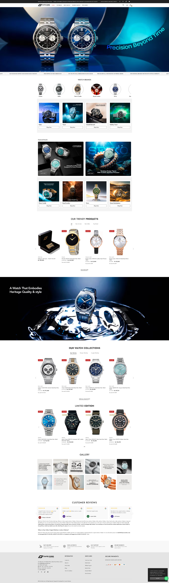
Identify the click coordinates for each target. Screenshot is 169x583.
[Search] (123, 5)
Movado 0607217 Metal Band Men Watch (47, 258)
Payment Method (88, 570)
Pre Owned (85, 5)
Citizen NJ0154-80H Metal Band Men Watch (48, 388)
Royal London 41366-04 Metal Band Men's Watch (95, 259)
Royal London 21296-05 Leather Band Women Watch (72, 259)
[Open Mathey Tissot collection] (120, 113)
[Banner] (84, 39)
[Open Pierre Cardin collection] (49, 191)
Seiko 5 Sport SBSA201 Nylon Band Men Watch (49, 439)
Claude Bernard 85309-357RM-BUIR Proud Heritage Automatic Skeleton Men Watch (119, 440)
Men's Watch (67, 5)
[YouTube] (129, 1)
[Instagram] (123, 1)
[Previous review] (37, 513)
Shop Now (49, 127)
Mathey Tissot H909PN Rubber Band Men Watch (71, 440)
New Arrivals (78, 224)
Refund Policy (87, 568)
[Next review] (132, 513)
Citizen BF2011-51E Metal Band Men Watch (119, 388)
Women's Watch (76, 5)
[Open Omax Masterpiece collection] (120, 191)
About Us (66, 563)
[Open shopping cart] (130, 5)
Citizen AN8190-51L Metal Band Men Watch (72, 388)
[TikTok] (126, 1)
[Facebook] (119, 1)
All (71, 224)
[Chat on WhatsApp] (166, 578)
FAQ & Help (67, 565)
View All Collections (84, 399)
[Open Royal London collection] (73, 191)
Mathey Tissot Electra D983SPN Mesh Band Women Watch (95, 440)
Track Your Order (88, 560)
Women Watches (84, 353)
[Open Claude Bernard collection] (96, 113)
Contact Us (67, 560)
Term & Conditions (68, 570)
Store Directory (88, 573)
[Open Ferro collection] (96, 191)
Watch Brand (87, 563)
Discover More (84, 270)
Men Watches (73, 353)
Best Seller (87, 224)
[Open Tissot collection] (73, 113)
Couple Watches (95, 353)
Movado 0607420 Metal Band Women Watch (119, 258)
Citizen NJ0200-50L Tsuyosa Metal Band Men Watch (95, 388)
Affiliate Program (88, 565)
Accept (157, 578)
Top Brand (59, 5)
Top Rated (95, 224)
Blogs (66, 568)
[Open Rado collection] (49, 113)
